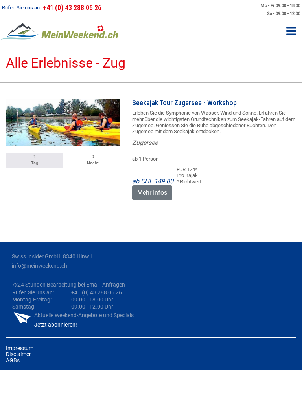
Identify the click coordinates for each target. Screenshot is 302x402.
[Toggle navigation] (291, 32)
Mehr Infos (152, 192)
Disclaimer (18, 354)
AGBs (13, 360)
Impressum (19, 348)
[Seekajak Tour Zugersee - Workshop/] (63, 122)
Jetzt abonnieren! (55, 325)
